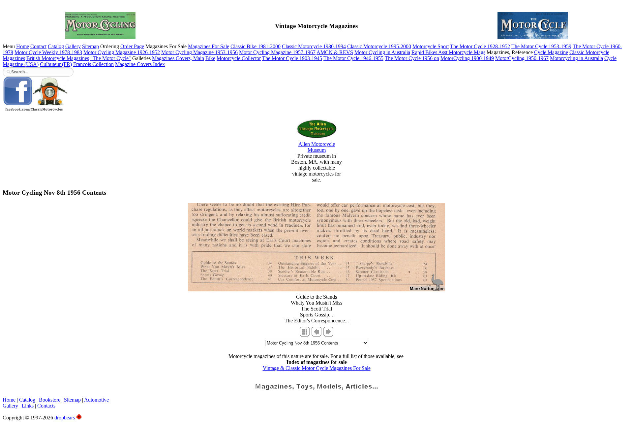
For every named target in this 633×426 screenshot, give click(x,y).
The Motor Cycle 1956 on (412, 58)
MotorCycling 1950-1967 (522, 58)
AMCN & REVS (334, 52)
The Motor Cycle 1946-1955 (353, 58)
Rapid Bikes (424, 52)
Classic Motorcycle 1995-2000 (379, 46)
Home (22, 46)
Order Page (132, 46)
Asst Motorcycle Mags (461, 52)
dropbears (64, 417)
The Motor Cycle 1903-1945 (292, 58)
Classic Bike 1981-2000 (255, 46)
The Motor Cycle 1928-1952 (480, 46)
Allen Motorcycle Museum (316, 147)
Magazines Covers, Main (178, 58)
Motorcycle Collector (239, 58)
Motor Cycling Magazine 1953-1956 (199, 52)
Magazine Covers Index (140, 64)
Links (28, 406)
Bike (210, 58)
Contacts (46, 406)
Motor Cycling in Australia (382, 52)
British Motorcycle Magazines (57, 58)
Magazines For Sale (208, 46)
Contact (38, 46)
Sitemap (90, 46)
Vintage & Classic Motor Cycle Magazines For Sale (317, 368)
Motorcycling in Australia (576, 58)
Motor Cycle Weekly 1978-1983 (48, 52)
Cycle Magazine (551, 52)
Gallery (73, 46)
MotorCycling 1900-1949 (467, 58)
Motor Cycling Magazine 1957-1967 (277, 52)
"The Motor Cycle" (110, 58)
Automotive (96, 400)
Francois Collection (93, 64)
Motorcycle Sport (430, 46)
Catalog (56, 46)
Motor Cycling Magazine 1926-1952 (121, 52)
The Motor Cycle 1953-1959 (541, 46)
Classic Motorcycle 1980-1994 (314, 46)
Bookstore (49, 400)
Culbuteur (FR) (56, 64)
